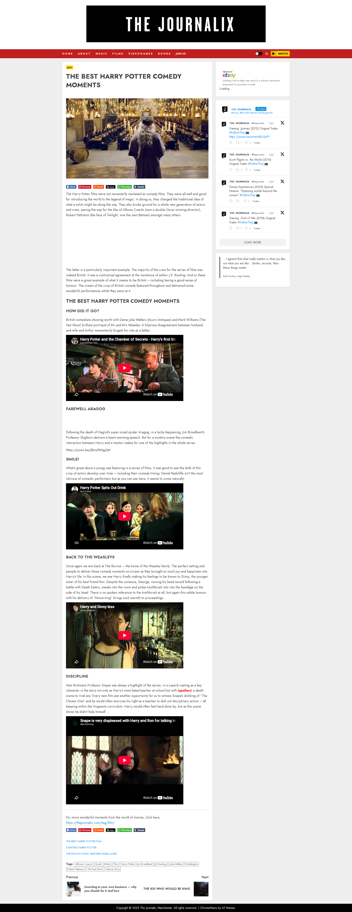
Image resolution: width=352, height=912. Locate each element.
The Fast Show (95, 869)
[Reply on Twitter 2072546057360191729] (231, 201)
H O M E (67, 53)
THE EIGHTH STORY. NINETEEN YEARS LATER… (92, 854)
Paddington (192, 864)
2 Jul (271, 123)
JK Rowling (160, 864)
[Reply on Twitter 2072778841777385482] (231, 143)
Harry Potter (127, 864)
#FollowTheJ (237, 132)
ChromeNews (208, 908)
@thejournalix (258, 123)
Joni (69, 67)
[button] (266, 53)
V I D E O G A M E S (140, 53)
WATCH (283, 53)
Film (115, 864)
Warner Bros (113, 869)
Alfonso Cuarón (84, 864)
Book (98, 864)
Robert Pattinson (75, 869)
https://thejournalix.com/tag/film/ (90, 822)
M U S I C (101, 53)
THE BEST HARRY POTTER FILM (83, 841)
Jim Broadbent (144, 864)
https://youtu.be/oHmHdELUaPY (249, 136)
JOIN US (181, 53)
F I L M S (117, 53)
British (107, 864)
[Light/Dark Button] (259, 53)
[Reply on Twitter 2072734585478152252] (231, 170)
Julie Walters (176, 864)
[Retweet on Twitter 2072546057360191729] (239, 201)
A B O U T (84, 53)
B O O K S (164, 53)
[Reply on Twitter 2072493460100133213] (231, 228)
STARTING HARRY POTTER (81, 847)
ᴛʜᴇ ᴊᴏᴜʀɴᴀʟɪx (239, 123)
